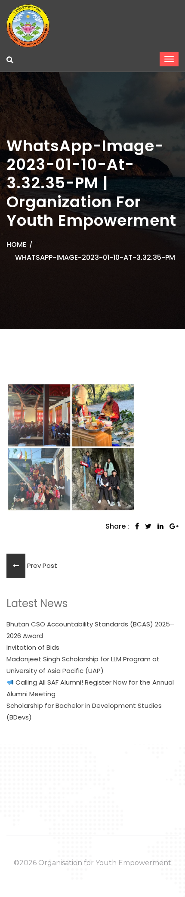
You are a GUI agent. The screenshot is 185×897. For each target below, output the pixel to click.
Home (16, 244)
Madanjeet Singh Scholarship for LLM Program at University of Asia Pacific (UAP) (83, 664)
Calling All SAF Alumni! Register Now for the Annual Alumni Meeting (90, 688)
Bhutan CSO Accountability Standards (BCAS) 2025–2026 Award (90, 630)
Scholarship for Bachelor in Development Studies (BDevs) (84, 711)
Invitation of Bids (32, 647)
